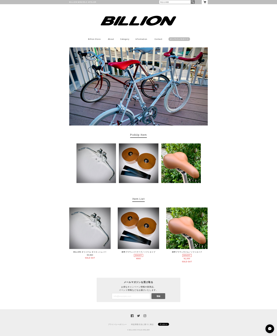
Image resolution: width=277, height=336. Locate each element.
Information (141, 39)
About (111, 39)
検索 (193, 2)
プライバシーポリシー (117, 324)
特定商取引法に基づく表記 (142, 324)
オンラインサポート (179, 39)
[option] (96, 163)
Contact (158, 39)
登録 (158, 296)
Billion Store (94, 39)
